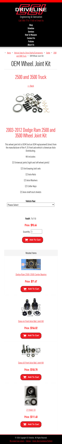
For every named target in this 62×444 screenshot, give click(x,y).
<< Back (31, 85)
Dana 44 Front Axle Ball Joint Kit (31, 321)
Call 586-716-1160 (26, 20)
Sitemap (28, 441)
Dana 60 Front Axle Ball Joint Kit (31, 362)
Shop (31, 24)
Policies (31, 41)
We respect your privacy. (17, 441)
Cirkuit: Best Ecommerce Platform (42, 441)
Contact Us (31, 38)
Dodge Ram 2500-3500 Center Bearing (31, 274)
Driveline (31, 28)
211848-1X (31, 409)
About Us (31, 44)
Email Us (40, 20)
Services (31, 31)
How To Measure (31, 34)
